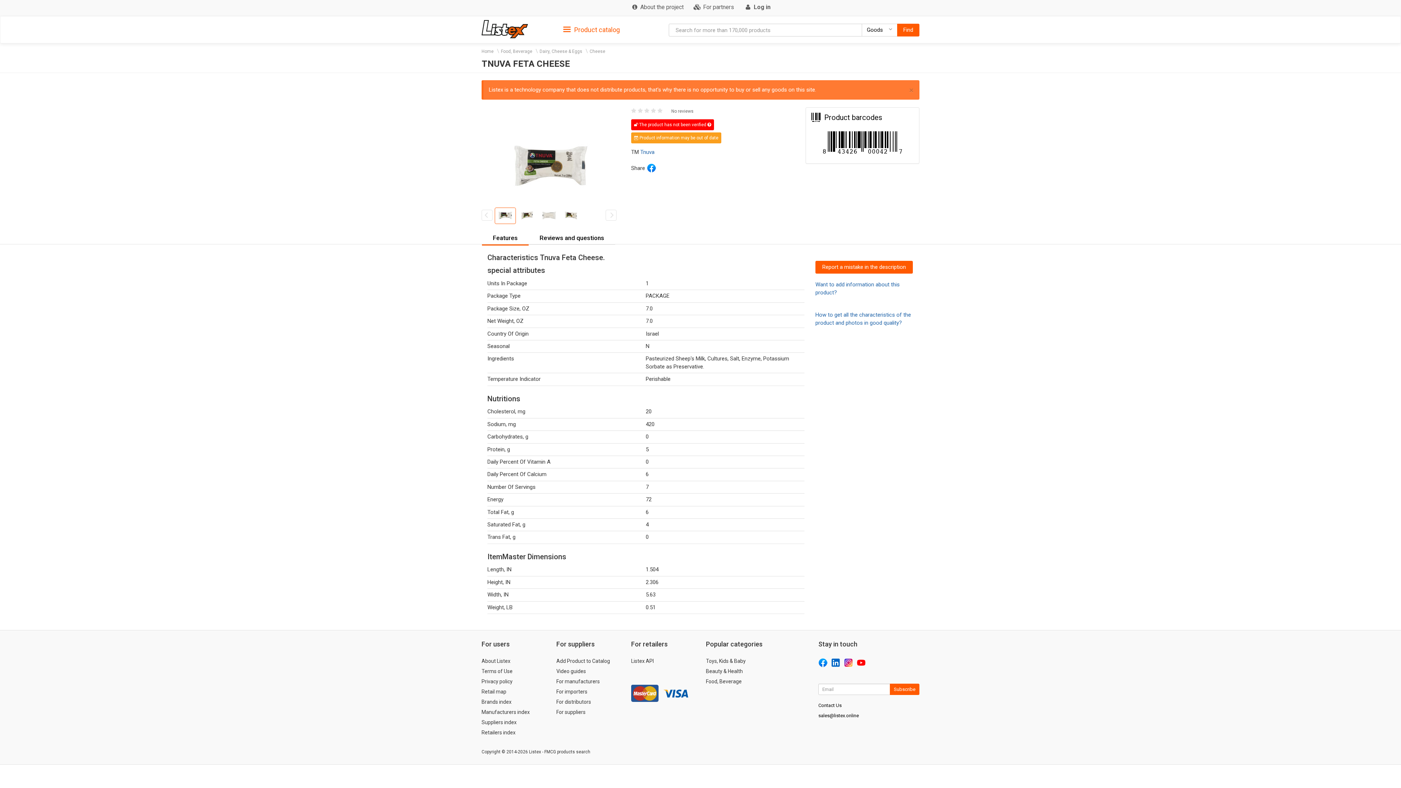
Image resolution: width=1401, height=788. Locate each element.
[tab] (591, 29)
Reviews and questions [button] (572, 238)
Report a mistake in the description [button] (864, 267)
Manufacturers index (506, 712)
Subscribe (904, 689)
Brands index (497, 702)
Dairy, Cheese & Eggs (561, 51)
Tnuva (647, 152)
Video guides (571, 671)
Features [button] (505, 238)
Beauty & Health (724, 671)
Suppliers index (499, 722)
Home (488, 51)
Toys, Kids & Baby (726, 661)
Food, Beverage (516, 51)
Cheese (597, 51)
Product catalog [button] (596, 30)
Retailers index (499, 732)
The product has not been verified (672, 124)
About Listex (496, 661)
